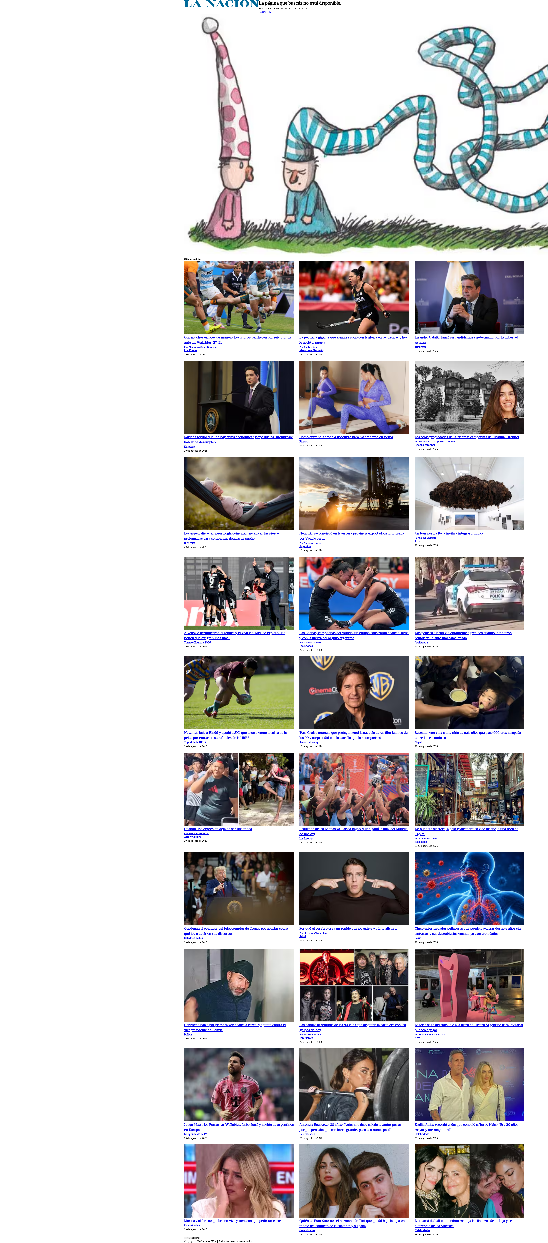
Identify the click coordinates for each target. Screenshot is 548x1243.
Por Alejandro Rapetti (427, 838)
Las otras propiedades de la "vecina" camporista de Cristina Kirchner (467, 437)
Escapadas (421, 842)
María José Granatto (311, 350)
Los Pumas (190, 350)
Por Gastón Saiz (308, 347)
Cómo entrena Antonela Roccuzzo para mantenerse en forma (346, 437)
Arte (417, 541)
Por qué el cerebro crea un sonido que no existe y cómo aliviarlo (348, 928)
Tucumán (420, 347)
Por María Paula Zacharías (430, 1034)
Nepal (418, 742)
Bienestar (189, 543)
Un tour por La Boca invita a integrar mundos (449, 533)
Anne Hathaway (308, 742)
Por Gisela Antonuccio (196, 833)
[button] (239, 298)
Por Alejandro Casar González (201, 347)
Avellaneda (421, 642)
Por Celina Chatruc (425, 537)
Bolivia (188, 1034)
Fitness (303, 441)
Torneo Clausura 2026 (197, 642)
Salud (302, 936)
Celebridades (307, 1134)
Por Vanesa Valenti (310, 642)
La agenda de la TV (195, 1134)
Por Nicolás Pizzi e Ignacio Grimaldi (435, 441)
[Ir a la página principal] (221, 6)
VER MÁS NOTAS (192, 1238)
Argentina (305, 546)
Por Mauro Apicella (310, 1034)
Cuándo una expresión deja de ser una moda (218, 829)
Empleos (189, 447)
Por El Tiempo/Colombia (313, 933)
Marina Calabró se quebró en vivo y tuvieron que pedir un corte (232, 1221)
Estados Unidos (193, 938)
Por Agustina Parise (310, 543)
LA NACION (265, 12)
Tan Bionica (306, 1038)
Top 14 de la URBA (195, 742)
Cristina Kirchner (425, 445)
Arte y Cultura (192, 837)
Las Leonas (306, 646)
